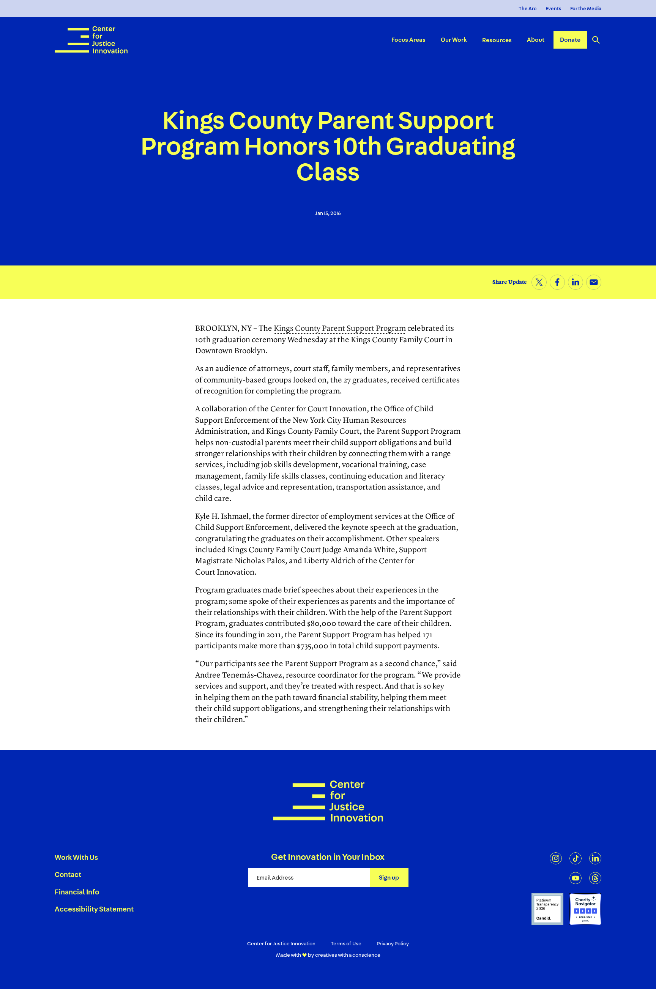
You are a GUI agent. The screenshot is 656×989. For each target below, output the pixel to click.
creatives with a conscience (347, 955)
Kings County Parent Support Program (340, 328)
